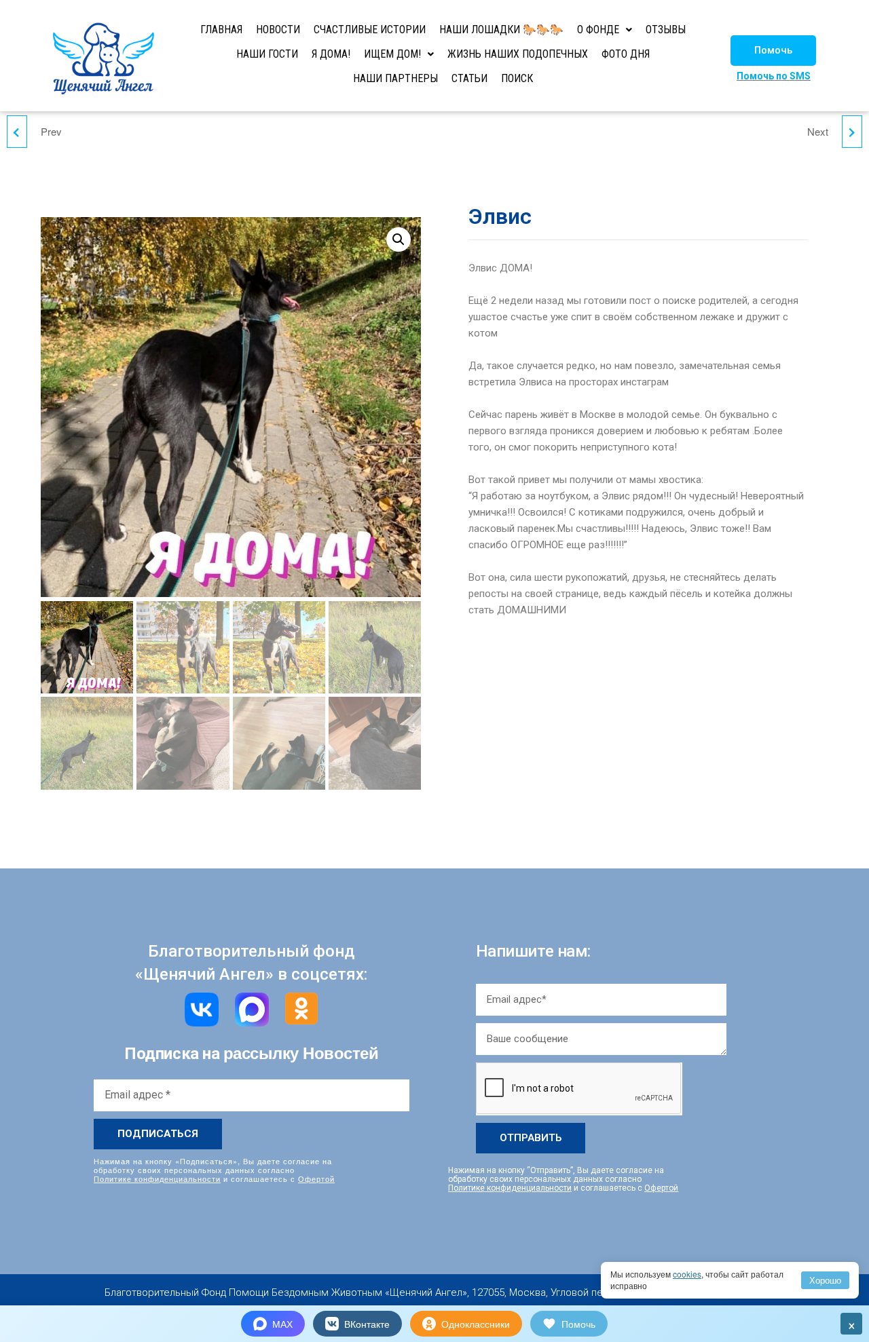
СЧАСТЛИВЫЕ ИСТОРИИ (370, 29)
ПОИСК (517, 78)
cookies (687, 1274)
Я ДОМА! (331, 53)
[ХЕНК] (17, 131)
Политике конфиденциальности (157, 1178)
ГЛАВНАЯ (221, 29)
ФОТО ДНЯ (626, 53)
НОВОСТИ (278, 29)
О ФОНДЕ (598, 29)
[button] (773, 50)
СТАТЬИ (469, 78)
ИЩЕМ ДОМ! (392, 53)
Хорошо (825, 1279)
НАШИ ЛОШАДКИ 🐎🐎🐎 (501, 29)
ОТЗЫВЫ (666, 29)
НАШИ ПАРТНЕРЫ (395, 78)
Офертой (316, 1178)
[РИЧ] (852, 131)
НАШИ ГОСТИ (267, 53)
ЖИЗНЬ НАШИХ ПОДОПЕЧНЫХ (517, 53)
